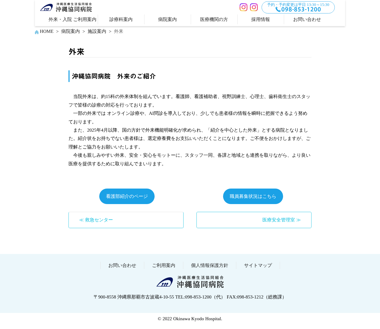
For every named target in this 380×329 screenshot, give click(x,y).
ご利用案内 (163, 265)
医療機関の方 (214, 19)
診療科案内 (121, 19)
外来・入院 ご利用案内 (72, 19)
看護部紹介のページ (127, 196)
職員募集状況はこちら (253, 196)
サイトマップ (258, 265)
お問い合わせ (307, 19)
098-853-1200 (301, 9)
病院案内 (167, 19)
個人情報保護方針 (209, 265)
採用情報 (260, 19)
